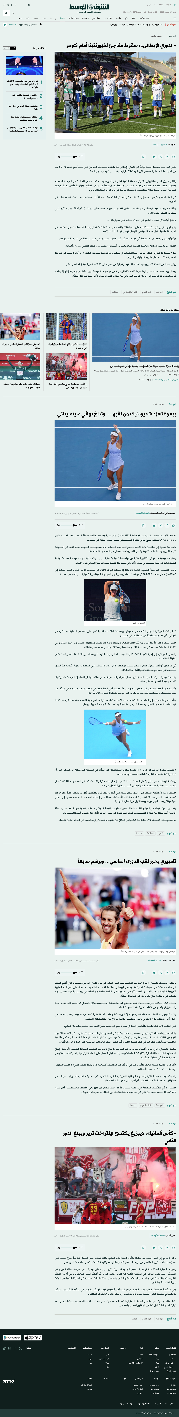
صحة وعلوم (96, 19)
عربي (175, 5)
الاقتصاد (118, 19)
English (168, 5)
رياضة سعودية (154, 1385)
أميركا (139, 833)
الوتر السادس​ (104, 1359)
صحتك (90, 1355)
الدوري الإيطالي (130, 292)
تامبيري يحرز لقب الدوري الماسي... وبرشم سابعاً (127, 861)
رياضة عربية (155, 1389)
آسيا (157, 1363)
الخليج (171, 1359)
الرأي (126, 19)
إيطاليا (115, 292)
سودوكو (89, 1389)
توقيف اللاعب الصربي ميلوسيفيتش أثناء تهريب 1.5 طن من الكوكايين (22, 129)
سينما (107, 1363)
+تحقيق (140, 1394)
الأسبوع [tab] (6, 48)
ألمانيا (134, 1318)
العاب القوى (145, 1105)
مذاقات (173, 1385)
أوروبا (157, 1359)
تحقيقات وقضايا (137, 1389)
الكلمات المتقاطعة (86, 1385)
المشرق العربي (168, 1367)
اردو (155, 5)
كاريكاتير (140, 1359)
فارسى (149, 5)
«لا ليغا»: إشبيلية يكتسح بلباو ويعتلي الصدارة (24, 97)
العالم (133, 19)
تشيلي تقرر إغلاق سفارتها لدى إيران (148, 24)
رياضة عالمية (156, 36)
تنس (161, 833)
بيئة (91, 1363)
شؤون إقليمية (171, 1372)
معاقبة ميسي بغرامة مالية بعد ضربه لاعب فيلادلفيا (24, 119)
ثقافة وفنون (108, 19)
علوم (90, 1359)
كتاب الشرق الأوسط (136, 1363)
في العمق (53, 19)
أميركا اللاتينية (154, 1372)
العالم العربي (172, 1355)
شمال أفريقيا (169, 1363)
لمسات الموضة (172, 1394)
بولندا (133, 1105)
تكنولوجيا (85, 19)
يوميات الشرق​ (74, 19)
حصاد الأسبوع (138, 1385)
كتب (107, 1355)
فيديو (45, 19)
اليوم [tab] (13, 48)
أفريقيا (157, 1367)
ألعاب (27, 19)
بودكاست (36, 19)
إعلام (107, 1367)
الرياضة (62, 19)
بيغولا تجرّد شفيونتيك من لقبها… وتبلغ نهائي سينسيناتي (144, 366)
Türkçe (160, 5)
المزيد (20, 19)
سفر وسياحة (171, 1389)
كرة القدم (146, 292)
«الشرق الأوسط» (160, 144)
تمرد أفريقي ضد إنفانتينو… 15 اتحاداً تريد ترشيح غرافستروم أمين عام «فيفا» (22, 84)
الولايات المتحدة (154, 1355)
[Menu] (174, 18)
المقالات (140, 1355)
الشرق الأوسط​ (144, 19)
